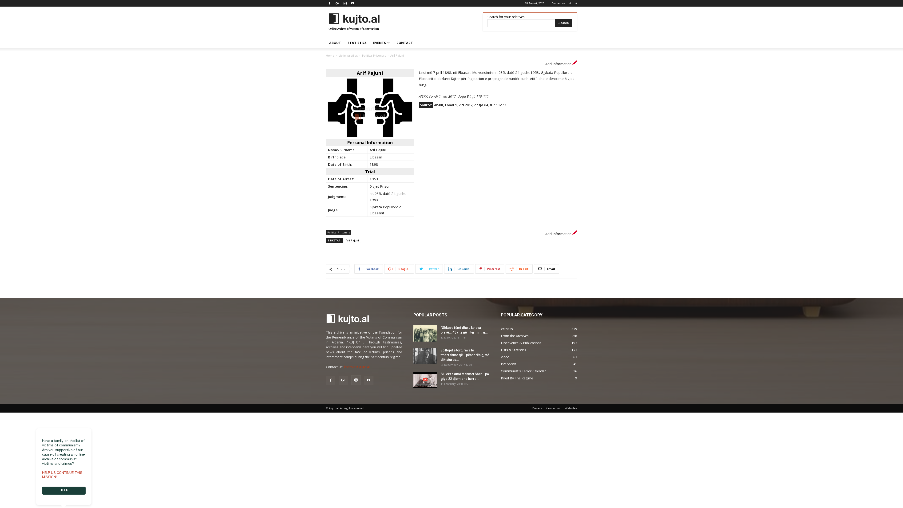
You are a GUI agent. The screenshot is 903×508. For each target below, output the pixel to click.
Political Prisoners (374, 56)
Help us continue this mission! (62, 475)
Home (330, 56)
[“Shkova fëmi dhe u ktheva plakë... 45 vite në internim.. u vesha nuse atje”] (425, 333)
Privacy (537, 408)
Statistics (357, 42)
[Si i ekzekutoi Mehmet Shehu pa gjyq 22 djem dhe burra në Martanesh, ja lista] (425, 380)
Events (379, 42)
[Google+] (337, 3)
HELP (63, 490)
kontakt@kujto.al (357, 367)
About (335, 42)
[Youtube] (352, 3)
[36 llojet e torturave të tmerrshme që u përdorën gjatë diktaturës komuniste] (425, 356)
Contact (404, 42)
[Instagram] (345, 3)
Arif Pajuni (352, 240)
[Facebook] (329, 3)
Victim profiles (348, 56)
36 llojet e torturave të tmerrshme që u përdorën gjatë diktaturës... (465, 355)
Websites (571, 408)
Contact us (558, 3)
